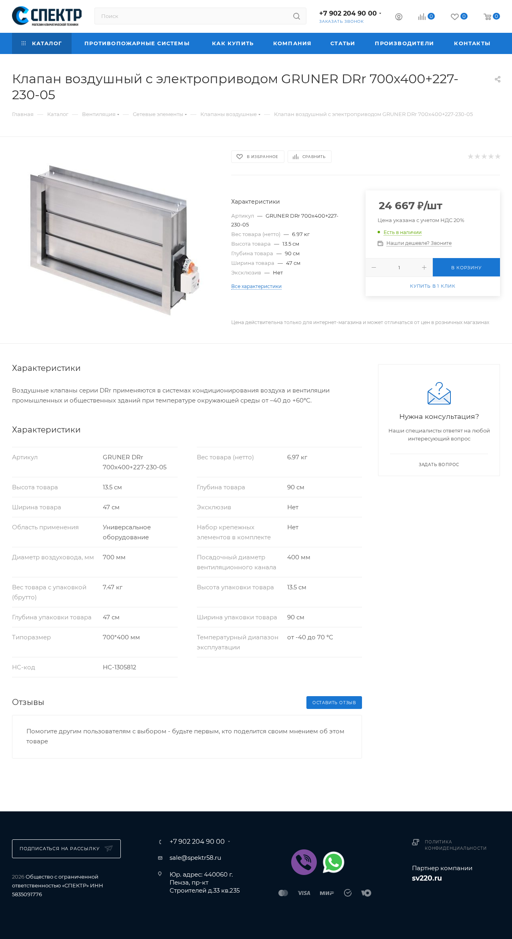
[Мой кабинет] (398, 18)
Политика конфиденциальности (455, 845)
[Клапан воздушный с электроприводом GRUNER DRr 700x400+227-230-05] (114, 240)
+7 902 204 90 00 (348, 13)
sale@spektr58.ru (195, 857)
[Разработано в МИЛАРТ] (456, 898)
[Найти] (296, 16)
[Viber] (304, 862)
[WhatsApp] (333, 862)
